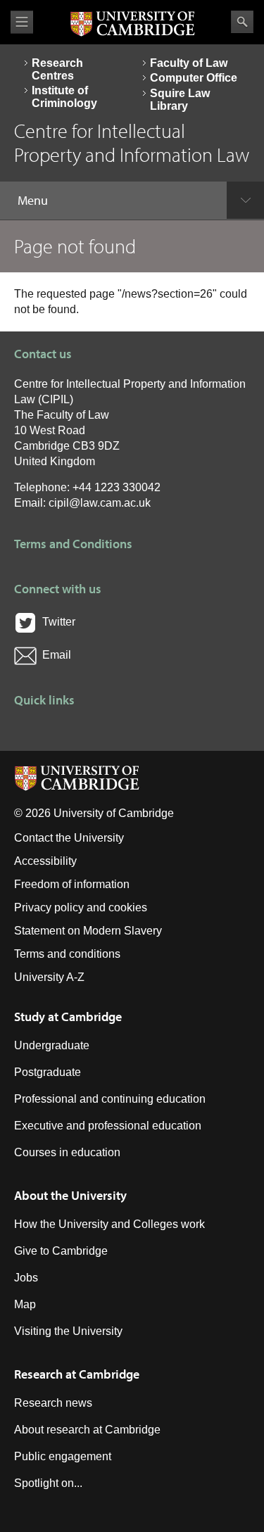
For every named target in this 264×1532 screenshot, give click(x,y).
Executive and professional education (107, 1126)
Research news (53, 1403)
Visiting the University (68, 1331)
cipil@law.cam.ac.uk (100, 503)
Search (242, 22)
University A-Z (49, 977)
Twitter (56, 622)
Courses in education (67, 1152)
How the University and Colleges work (109, 1224)
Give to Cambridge (61, 1251)
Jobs (26, 1278)
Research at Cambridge (76, 1374)
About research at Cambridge (87, 1430)
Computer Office (193, 78)
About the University (70, 1195)
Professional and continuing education (110, 1099)
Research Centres (57, 69)
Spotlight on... (48, 1483)
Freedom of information (72, 884)
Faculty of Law (188, 63)
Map (25, 1304)
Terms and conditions (67, 954)
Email (54, 655)
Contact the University (69, 838)
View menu (22, 22)
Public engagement (62, 1456)
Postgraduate (47, 1072)
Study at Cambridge (68, 1016)
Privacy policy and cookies (80, 907)
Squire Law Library (180, 99)
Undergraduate (51, 1045)
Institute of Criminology (64, 96)
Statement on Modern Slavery (88, 931)
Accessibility (45, 861)
